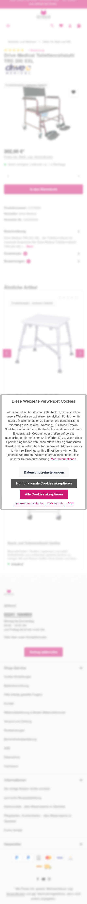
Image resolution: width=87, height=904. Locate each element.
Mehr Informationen (63, 459)
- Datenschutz (55, 503)
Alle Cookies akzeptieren (44, 494)
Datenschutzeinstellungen (44, 472)
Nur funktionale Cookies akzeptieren (44, 483)
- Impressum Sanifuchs (29, 503)
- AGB (69, 503)
